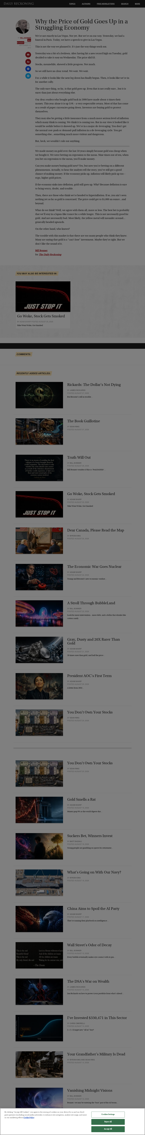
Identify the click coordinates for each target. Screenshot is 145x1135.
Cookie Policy (29, 1118)
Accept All (108, 1129)
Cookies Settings (108, 1114)
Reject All (108, 1122)
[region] (72, 1121)
